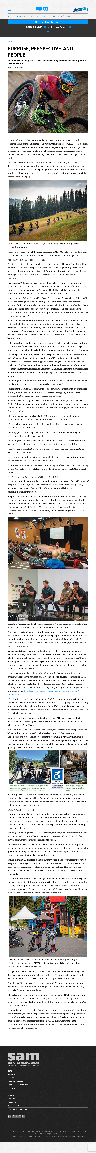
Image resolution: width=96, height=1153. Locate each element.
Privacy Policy (13, 1106)
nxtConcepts (79, 1136)
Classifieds (12, 1088)
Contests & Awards (16, 1081)
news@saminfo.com (53, 1134)
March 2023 (12, 41)
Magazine (12, 1074)
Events (11, 1078)
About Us (11, 1095)
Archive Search (59, 27)
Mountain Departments (18, 1085)
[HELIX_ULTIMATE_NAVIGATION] (9, 9)
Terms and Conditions (17, 1109)
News (10, 1071)
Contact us (12, 1102)
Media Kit (11, 1099)
